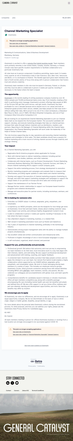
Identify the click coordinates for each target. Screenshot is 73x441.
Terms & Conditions (38, 390)
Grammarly (8, 98)
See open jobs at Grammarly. (19, 43)
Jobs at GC (25, 390)
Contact (8, 390)
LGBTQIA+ (26, 271)
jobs (13, 18)
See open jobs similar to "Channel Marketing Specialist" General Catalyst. (32, 46)
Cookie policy (41, 366)
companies (5, 18)
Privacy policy (32, 366)
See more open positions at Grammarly (37, 345)
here (40, 309)
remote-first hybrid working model (40, 63)
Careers (16, 390)
